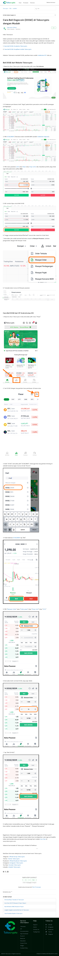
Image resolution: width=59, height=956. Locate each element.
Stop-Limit (32, 167)
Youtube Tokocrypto (14, 865)
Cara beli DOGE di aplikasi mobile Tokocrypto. (18, 49)
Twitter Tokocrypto (14, 859)
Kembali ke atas (7, 892)
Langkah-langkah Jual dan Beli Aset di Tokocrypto (16, 910)
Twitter (49, 932)
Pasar (20, 2)
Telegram (50, 934)
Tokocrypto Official (11, 27)
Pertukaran (25, 2)
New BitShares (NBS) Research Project (14, 906)
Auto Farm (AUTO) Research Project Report (15, 903)
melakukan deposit (43, 137)
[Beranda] (9, 2)
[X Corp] (5, 871)
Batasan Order (11, 609)
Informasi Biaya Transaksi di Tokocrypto (14, 899)
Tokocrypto (5, 8)
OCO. (44, 609)
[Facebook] (3, 871)
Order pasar (24, 609)
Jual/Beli (15, 8)
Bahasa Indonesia (51, 2)
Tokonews (32, 2)
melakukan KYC (42, 55)
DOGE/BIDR (10, 137)
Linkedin (49, 924)
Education (23, 941)
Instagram (50, 927)
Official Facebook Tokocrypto (18, 861)
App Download (24, 933)
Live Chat (43, 839)
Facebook (49, 929)
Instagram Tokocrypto (16, 863)
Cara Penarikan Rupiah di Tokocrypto (13, 913)
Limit (17, 167)
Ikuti (54, 27)
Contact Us (36, 929)
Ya (25, 880)
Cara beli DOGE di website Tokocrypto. (15, 46)
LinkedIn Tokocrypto (14, 867)
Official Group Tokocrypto (17, 857)
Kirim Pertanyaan (37, 887)
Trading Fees (36, 932)
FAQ (10, 8)
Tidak (33, 880)
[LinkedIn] (7, 871)
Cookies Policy (24, 948)
